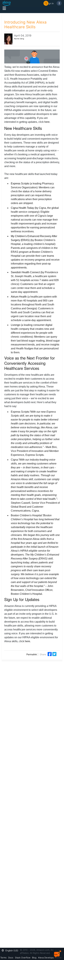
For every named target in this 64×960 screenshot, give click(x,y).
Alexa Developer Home (50, 957)
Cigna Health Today (22, 207)
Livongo (15, 325)
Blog (34, 957)
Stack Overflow (22, 957)
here (47, 121)
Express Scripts (20, 183)
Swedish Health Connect (25, 272)
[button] (11, 950)
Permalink (31, 654)
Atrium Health (19, 296)
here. (28, 641)
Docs (10, 957)
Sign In (50, 3)
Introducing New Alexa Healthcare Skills (25, 24)
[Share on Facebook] (50, 653)
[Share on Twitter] (54, 653)
